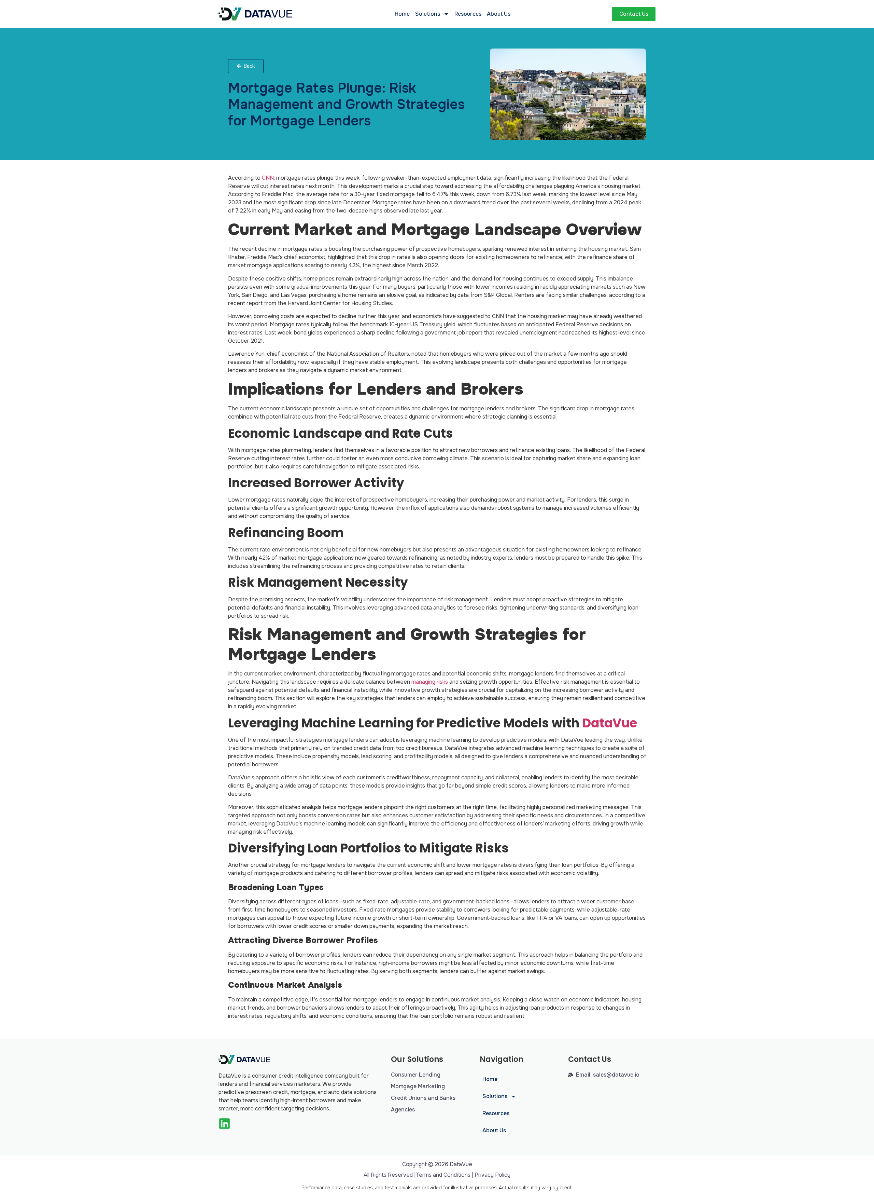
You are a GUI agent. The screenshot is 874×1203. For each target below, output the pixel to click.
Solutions (427, 13)
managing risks (429, 681)
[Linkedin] (224, 1124)
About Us (498, 13)
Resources (467, 13)
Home (402, 13)
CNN (268, 177)
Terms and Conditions (442, 1174)
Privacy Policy (492, 1174)
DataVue (609, 723)
